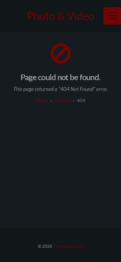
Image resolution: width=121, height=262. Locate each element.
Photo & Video (60, 15)
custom (62, 100)
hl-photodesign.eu (68, 246)
